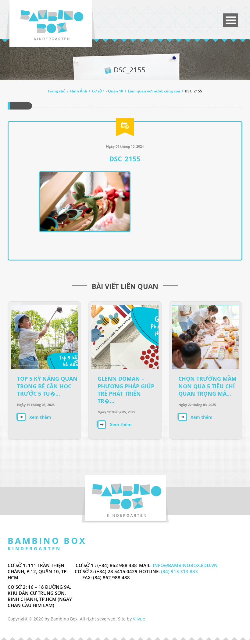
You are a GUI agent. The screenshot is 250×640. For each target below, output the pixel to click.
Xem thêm (40, 417)
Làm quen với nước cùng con (154, 91)
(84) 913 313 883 (179, 571)
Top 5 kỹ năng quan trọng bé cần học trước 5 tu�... (47, 386)
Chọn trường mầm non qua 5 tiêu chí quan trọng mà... (207, 386)
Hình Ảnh (78, 91)
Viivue (139, 619)
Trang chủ (57, 91)
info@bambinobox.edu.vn (185, 565)
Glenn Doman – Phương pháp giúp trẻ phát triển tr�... (126, 389)
